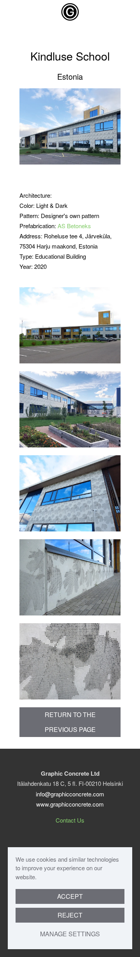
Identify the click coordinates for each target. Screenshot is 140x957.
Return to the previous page (70, 722)
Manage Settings (70, 933)
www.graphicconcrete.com (70, 804)
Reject (70, 914)
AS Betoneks (74, 226)
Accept (70, 896)
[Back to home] (70, 11)
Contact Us (70, 820)
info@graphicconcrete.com (70, 794)
